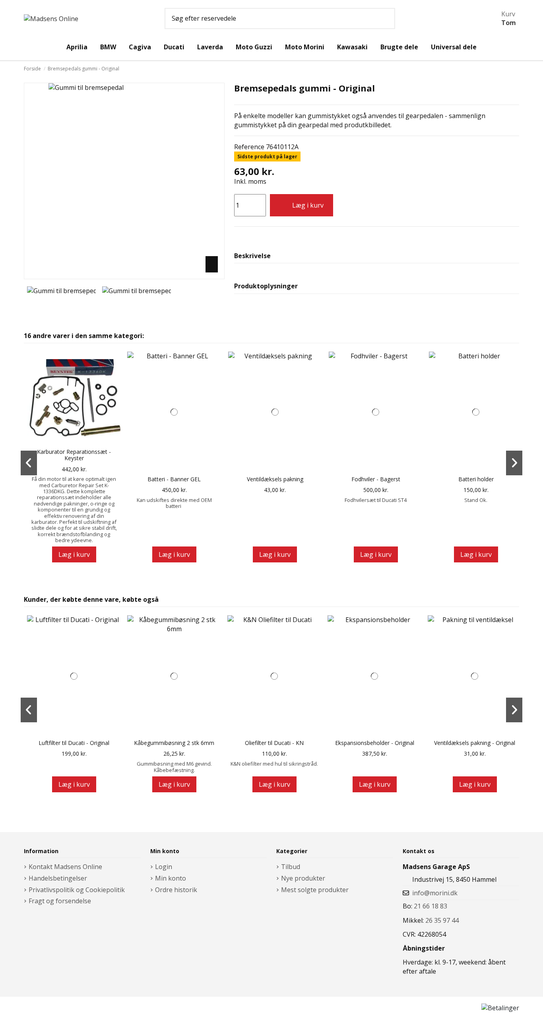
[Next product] (516, 68)
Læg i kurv (308, 205)
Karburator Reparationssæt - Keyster (74, 455)
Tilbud (290, 866)
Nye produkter (303, 878)
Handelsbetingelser (58, 878)
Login (163, 866)
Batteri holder (476, 479)
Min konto (170, 878)
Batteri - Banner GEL (174, 479)
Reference (249, 146)
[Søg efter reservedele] (386, 18)
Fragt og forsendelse (60, 900)
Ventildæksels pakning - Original (474, 743)
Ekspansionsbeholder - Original (374, 743)
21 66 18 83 (430, 906)
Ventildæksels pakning (275, 479)
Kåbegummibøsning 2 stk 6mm (174, 743)
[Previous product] (511, 68)
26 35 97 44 (442, 920)
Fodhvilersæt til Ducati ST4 (376, 500)
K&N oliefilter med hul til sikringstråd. (274, 763)
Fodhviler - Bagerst (375, 479)
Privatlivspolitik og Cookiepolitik (77, 889)
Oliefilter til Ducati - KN (274, 743)
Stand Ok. (475, 500)
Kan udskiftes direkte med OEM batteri (174, 503)
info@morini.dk (435, 893)
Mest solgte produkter (315, 889)
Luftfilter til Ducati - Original (74, 743)
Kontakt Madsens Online (65, 866)
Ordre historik (176, 889)
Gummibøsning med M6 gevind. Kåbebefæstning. (174, 766)
